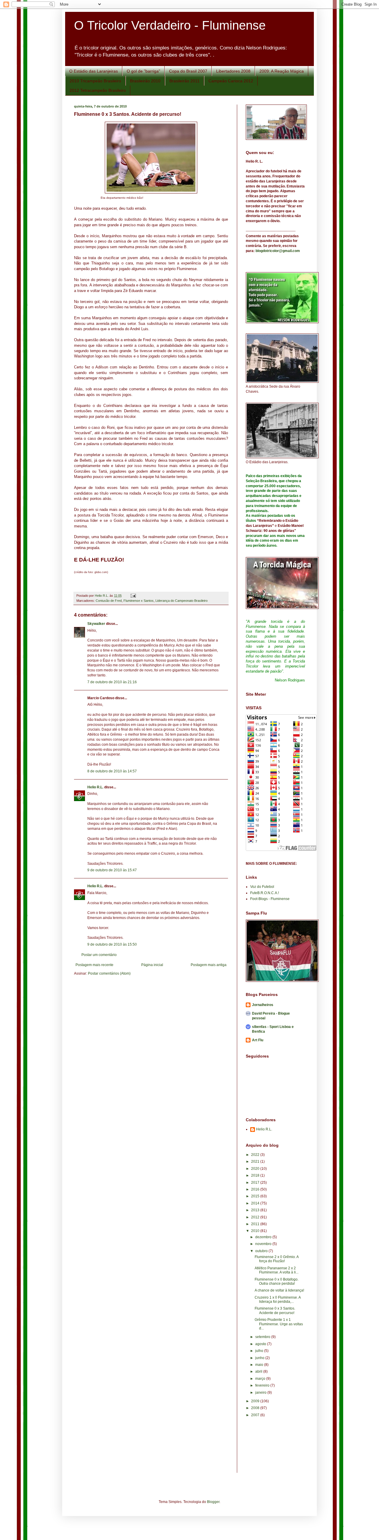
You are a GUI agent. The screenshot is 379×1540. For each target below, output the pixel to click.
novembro (263, 1244)
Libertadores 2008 (233, 71)
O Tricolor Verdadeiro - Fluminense (170, 25)
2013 (255, 1210)
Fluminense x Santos (138, 600)
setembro (263, 1337)
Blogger (213, 1502)
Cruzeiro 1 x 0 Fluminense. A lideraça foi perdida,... (278, 1299)
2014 (255, 1203)
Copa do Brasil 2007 (188, 71)
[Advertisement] (272, 1449)
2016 (255, 1189)
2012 (255, 1217)
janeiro (261, 1392)
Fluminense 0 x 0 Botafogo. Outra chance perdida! (276, 1281)
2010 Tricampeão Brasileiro (95, 80)
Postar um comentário (99, 955)
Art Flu (257, 1040)
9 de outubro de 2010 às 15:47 (112, 870)
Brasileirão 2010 (145, 80)
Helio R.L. (95, 787)
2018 (255, 1175)
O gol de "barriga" (143, 71)
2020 (255, 1169)
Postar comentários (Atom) (109, 973)
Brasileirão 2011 (184, 80)
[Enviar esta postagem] (133, 595)
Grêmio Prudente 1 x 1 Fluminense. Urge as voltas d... (279, 1324)
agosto (261, 1344)
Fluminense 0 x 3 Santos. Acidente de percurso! (275, 1310)
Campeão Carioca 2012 (230, 80)
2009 (255, 1401)
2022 (255, 1155)
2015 (255, 1196)
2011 (255, 1224)
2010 (255, 1231)
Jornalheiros (262, 1005)
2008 (255, 1408)
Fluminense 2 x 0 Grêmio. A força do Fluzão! (276, 1259)
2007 (255, 1415)
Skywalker (96, 624)
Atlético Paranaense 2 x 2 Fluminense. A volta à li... (276, 1270)
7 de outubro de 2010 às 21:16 (112, 682)
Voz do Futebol (262, 887)
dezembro (263, 1237)
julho (259, 1351)
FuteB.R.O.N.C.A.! (264, 893)
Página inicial (152, 965)
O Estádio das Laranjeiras (93, 71)
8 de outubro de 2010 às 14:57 (112, 771)
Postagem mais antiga (209, 965)
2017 (255, 1182)
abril (259, 1371)
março (260, 1379)
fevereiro (262, 1385)
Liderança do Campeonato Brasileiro (181, 600)
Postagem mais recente (94, 965)
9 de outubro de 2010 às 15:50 (112, 944)
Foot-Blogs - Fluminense (270, 899)
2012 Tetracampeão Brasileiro (98, 90)
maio (259, 1365)
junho (260, 1358)
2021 (255, 1161)
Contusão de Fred (109, 600)
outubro (262, 1251)
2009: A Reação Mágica (281, 71)
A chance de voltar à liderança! (279, 1290)
